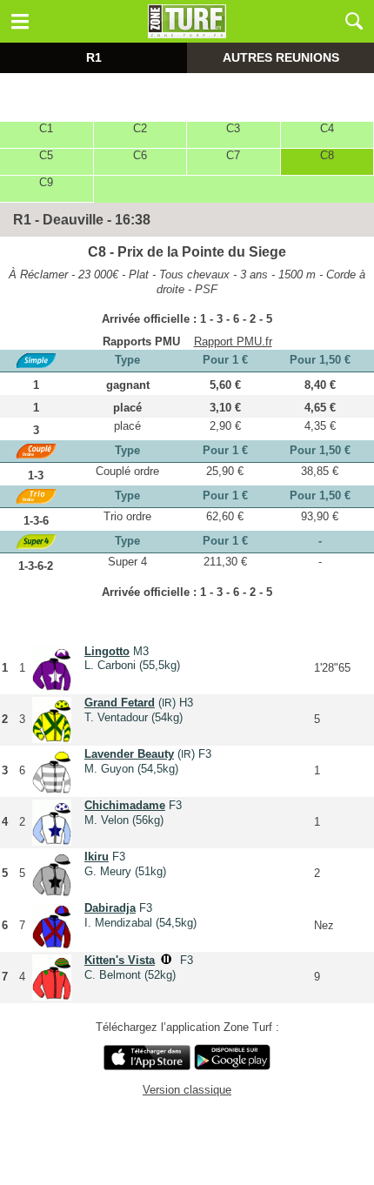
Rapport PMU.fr (233, 341)
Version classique (187, 1089)
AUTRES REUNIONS (281, 57)
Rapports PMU (141, 341)
